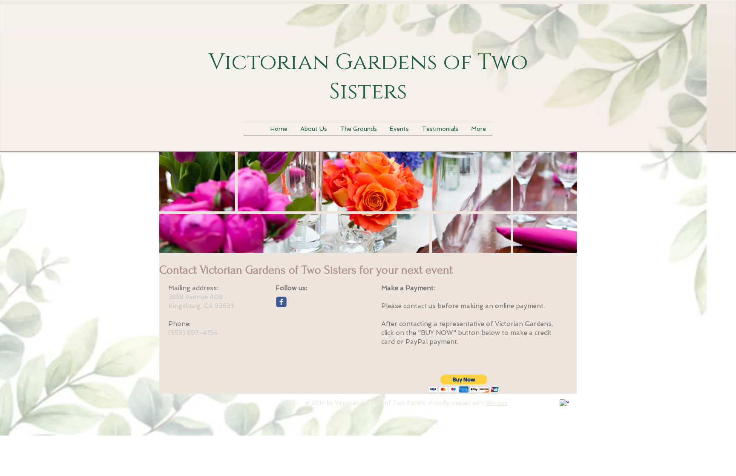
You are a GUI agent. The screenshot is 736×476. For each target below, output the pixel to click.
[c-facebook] (281, 302)
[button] (464, 384)
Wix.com (497, 403)
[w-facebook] (564, 404)
